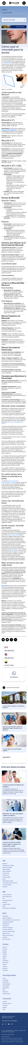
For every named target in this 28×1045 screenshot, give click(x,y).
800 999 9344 (9, 651)
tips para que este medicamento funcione (10, 481)
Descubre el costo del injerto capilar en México (13, 815)
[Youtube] (8, 1024)
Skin (4, 892)
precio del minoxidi (14, 535)
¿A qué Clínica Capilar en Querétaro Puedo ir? (13, 706)
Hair (4, 861)
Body (4, 913)
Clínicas (5, 944)
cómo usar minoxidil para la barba (12, 422)
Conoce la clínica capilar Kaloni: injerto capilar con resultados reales (12, 844)
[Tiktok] (2, 1024)
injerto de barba (14, 550)
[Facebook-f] (5, 1024)
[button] (4, 3)
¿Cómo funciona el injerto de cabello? (13, 786)
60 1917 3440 (9, 665)
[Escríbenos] (14, 673)
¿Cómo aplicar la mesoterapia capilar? (12, 749)
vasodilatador (7, 62)
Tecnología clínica (9, 975)
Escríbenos (14, 677)
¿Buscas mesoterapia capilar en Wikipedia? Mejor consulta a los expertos (12, 728)
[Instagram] (11, 1024)
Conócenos (7, 999)
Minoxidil (4, 10)
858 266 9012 (9, 658)
